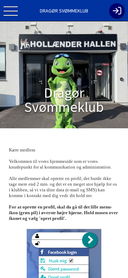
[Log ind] (116, 11)
